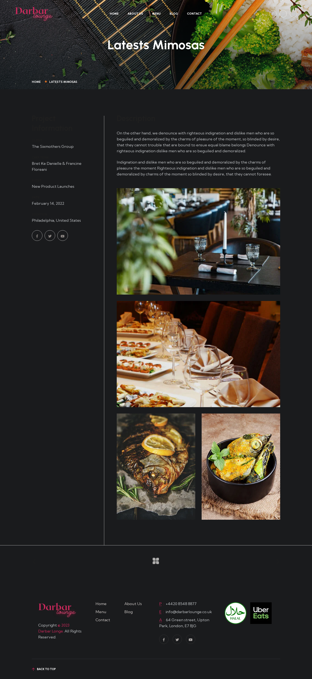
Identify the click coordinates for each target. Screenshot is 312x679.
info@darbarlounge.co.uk (189, 611)
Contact (194, 14)
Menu (156, 14)
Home (114, 14)
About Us (135, 14)
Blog (174, 14)
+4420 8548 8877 (181, 603)
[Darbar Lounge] (34, 13)
